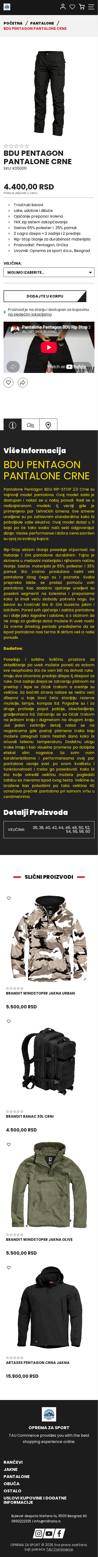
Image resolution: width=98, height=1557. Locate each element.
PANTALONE (42, 23)
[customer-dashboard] (63, 7)
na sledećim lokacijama (30, 314)
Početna (13, 23)
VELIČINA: (13, 263)
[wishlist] (72, 7)
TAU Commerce (59, 1549)
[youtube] (49, 1533)
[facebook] (59, 1533)
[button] (8, 383)
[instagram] (39, 1533)
